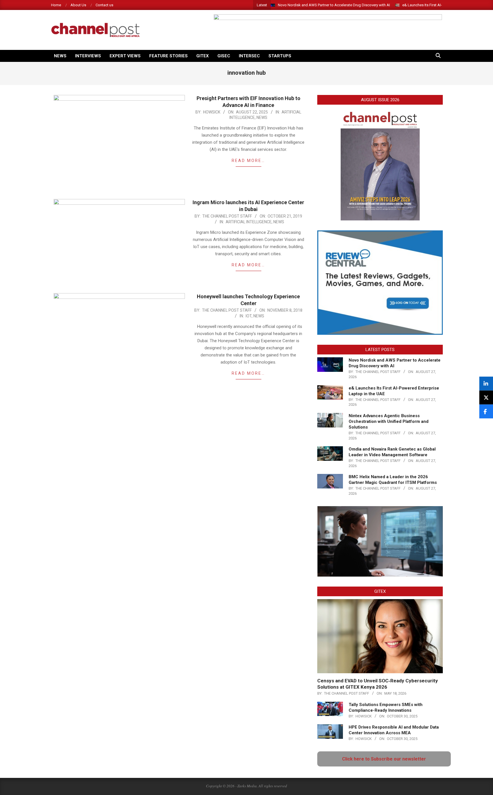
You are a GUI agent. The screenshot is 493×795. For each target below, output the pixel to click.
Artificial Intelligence (249, 222)
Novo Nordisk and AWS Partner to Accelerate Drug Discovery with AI (334, 5)
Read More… (248, 160)
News (261, 117)
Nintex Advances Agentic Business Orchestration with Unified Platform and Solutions (389, 421)
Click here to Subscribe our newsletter (384, 759)
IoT (249, 316)
